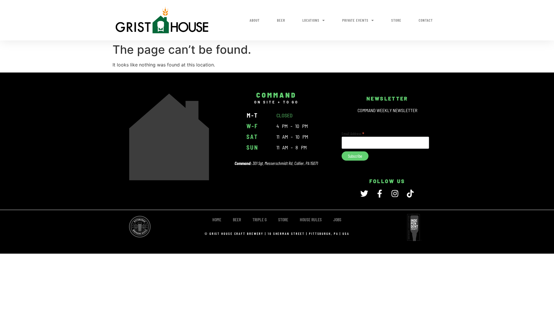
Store (396, 20)
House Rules (311, 219)
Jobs (337, 219)
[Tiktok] (410, 193)
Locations (310, 20)
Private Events (355, 20)
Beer (281, 20)
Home (216, 219)
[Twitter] (364, 193)
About (255, 20)
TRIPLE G (259, 219)
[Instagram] (395, 193)
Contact (426, 20)
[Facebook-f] (379, 193)
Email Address (353, 133)
